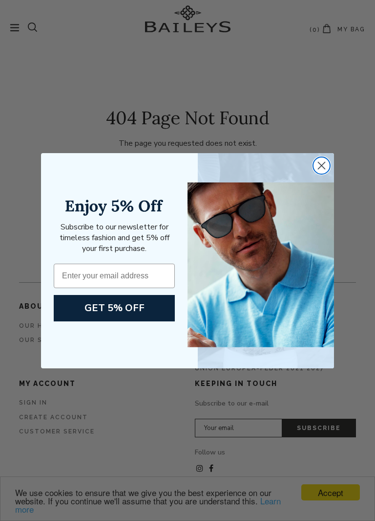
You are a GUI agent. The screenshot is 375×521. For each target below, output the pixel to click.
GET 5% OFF (114, 308)
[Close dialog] (321, 165)
